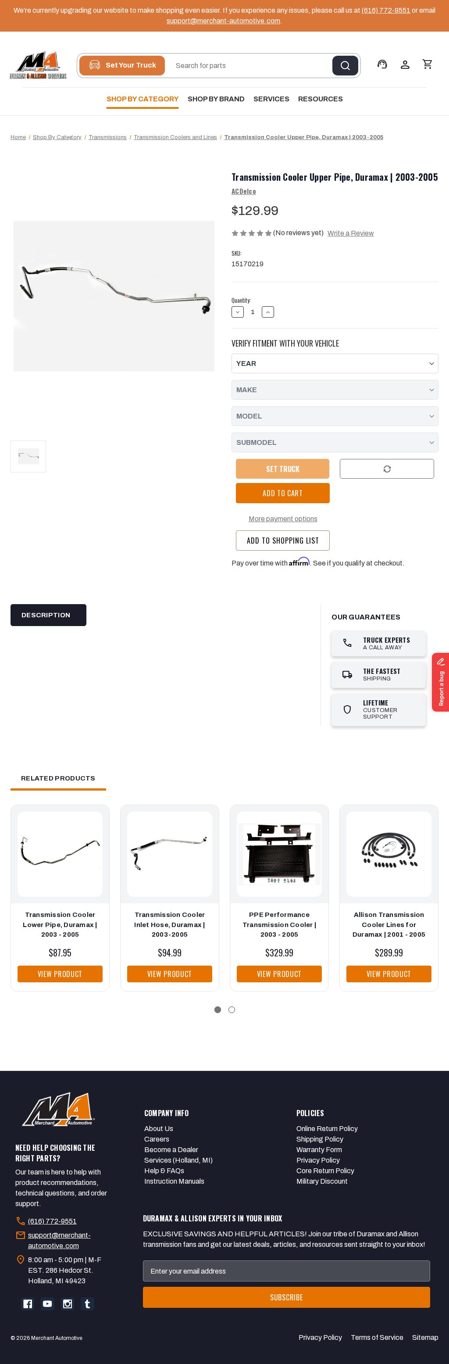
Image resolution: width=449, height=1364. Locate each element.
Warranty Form (319, 1149)
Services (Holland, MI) (178, 1160)
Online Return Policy (327, 1128)
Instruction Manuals (174, 1181)
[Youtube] (47, 1303)
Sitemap (425, 1337)
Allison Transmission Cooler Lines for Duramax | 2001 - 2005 (389, 924)
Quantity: (241, 300)
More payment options (283, 519)
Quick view (58, 845)
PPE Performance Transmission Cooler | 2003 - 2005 (279, 924)
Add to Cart (60, 863)
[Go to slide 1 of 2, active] (217, 1009)
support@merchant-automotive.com (223, 21)
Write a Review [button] (351, 233)
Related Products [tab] (58, 778)
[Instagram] (67, 1303)
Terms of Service (377, 1337)
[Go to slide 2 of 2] (231, 1009)
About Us (158, 1128)
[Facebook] (27, 1303)
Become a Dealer (171, 1149)
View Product (60, 974)
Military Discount (322, 1181)
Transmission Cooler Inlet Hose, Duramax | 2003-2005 (169, 924)
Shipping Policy (319, 1139)
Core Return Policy (325, 1170)
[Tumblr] (87, 1303)
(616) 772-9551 (386, 10)
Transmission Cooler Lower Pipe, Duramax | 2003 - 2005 (60, 924)
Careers (156, 1139)
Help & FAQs (164, 1170)
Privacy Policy (318, 1160)
